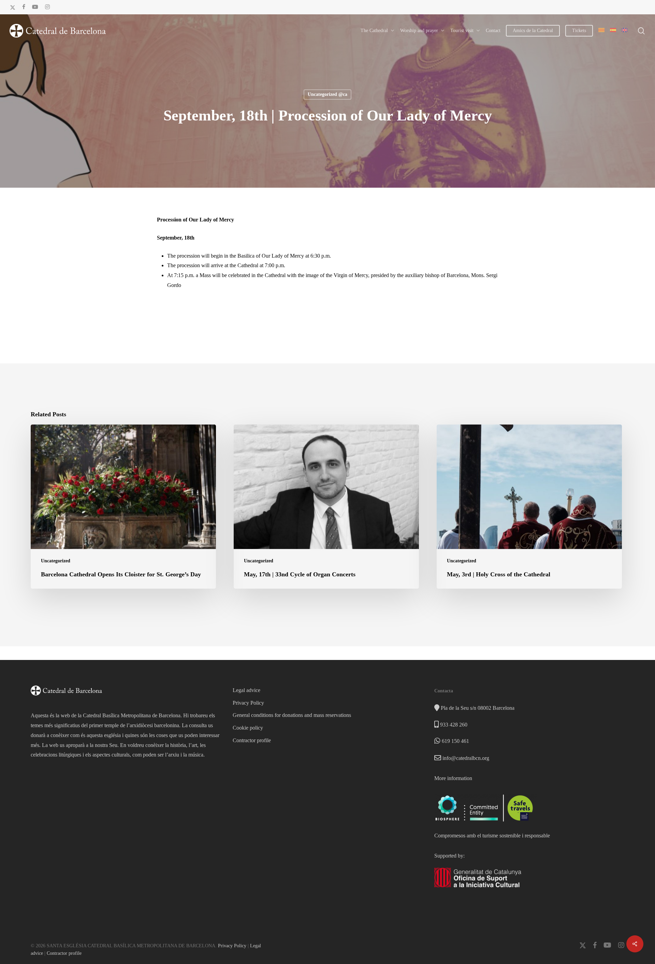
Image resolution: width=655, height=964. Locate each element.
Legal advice (246, 690)
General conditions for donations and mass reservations (292, 715)
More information (453, 778)
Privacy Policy (248, 703)
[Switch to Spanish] (613, 30)
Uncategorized (55, 560)
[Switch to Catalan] (601, 30)
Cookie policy (248, 728)
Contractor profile (252, 740)
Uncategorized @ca (327, 94)
